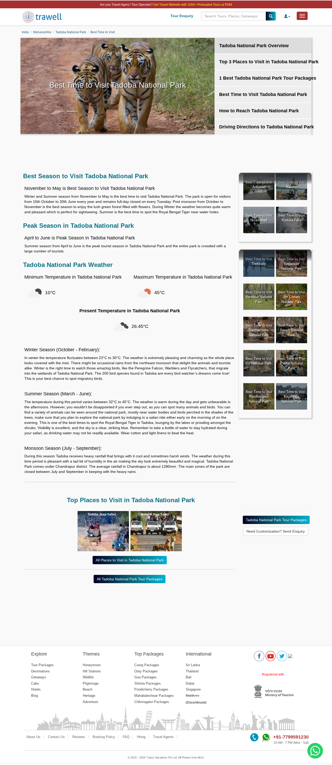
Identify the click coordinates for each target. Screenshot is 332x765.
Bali (188, 677)
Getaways (38, 677)
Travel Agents (163, 737)
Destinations (40, 671)
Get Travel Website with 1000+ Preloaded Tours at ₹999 (193, 4)
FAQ (126, 737)
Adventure (90, 702)
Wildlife (88, 677)
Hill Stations (92, 671)
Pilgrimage (91, 683)
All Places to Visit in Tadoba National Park (130, 560)
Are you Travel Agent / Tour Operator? (127, 4)
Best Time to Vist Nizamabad (259, 217)
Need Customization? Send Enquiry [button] (275, 531)
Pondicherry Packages (151, 689)
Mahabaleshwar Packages (154, 696)
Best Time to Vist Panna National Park (291, 363)
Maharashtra (42, 32)
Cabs (35, 683)
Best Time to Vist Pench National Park (291, 330)
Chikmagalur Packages (151, 702)
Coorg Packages (146, 665)
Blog (34, 696)
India (25, 32)
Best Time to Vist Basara (291, 184)
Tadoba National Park (71, 32)
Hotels (36, 689)
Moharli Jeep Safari (155, 514)
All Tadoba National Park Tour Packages (129, 579)
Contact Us (56, 737)
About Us (33, 737)
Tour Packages (42, 665)
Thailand (192, 671)
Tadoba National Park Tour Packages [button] (276, 520)
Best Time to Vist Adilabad (259, 184)
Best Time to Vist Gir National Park (259, 361)
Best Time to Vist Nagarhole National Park (291, 264)
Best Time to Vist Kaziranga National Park (291, 396)
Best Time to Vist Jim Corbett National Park (291, 297)
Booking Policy (104, 737)
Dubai (190, 683)
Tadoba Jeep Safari (102, 514)
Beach (87, 689)
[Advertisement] (166, 150)
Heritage (89, 696)
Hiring (141, 737)
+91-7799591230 (291, 737)
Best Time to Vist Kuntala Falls (291, 217)
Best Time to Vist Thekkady (259, 261)
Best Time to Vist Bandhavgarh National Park (259, 396)
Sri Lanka (193, 665)
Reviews (78, 737)
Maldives (192, 696)
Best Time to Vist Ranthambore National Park (259, 330)
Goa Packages (145, 677)
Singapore (193, 689)
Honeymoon (92, 665)
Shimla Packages (147, 683)
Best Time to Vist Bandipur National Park (259, 297)
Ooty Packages (146, 671)
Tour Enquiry (181, 16)
